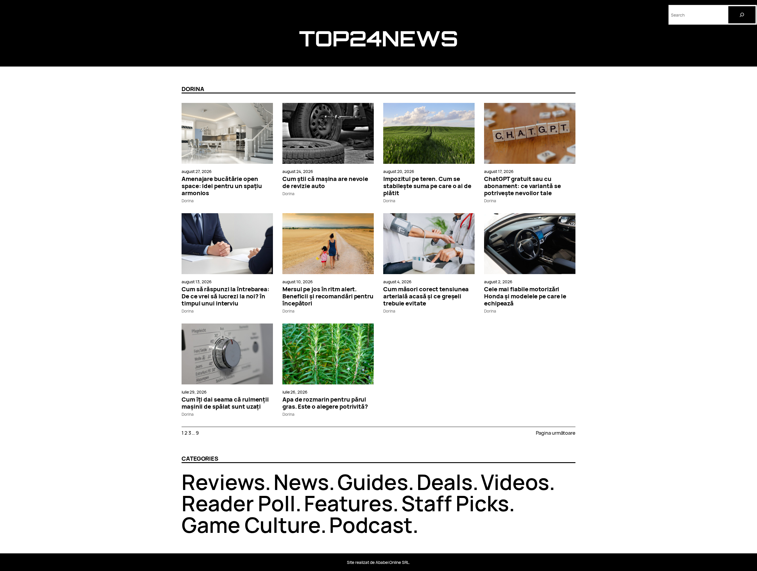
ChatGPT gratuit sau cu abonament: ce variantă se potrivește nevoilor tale (522, 186)
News (301, 482)
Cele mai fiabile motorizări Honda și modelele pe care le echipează (525, 296)
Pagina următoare (555, 432)
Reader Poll (238, 503)
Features (348, 503)
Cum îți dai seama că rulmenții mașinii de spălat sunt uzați (225, 403)
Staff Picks (455, 503)
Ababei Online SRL (392, 562)
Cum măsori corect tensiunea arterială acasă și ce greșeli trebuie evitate (426, 296)
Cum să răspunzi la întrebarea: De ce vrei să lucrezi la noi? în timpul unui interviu (225, 296)
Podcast (371, 524)
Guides (372, 482)
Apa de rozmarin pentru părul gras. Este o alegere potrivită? (325, 403)
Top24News (378, 38)
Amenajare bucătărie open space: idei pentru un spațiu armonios (222, 186)
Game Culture (251, 524)
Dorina (187, 200)
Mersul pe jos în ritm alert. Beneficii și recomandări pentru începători (327, 296)
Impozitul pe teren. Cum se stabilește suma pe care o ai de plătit (427, 186)
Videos (515, 482)
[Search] (742, 14)
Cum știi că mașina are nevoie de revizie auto (325, 182)
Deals (445, 482)
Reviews (223, 482)
